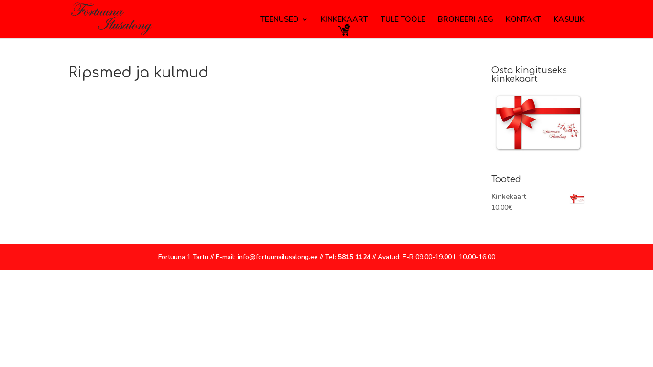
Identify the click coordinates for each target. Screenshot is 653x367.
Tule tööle (403, 20)
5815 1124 (354, 256)
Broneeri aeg (465, 20)
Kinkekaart (344, 20)
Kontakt (523, 20)
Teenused (279, 20)
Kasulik (569, 20)
